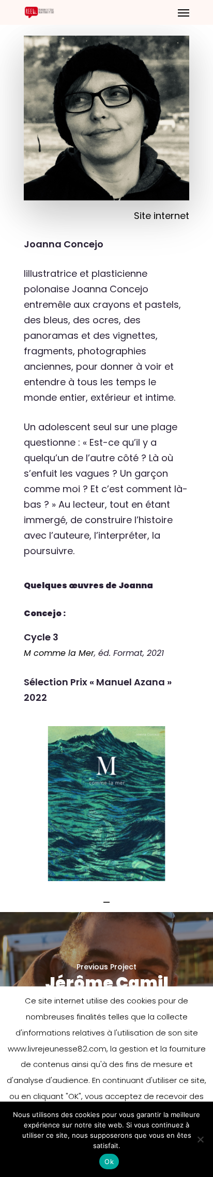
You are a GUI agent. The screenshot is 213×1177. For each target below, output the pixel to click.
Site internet (161, 215)
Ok (109, 1161)
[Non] (200, 1139)
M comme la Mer (59, 653)
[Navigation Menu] (183, 12)
